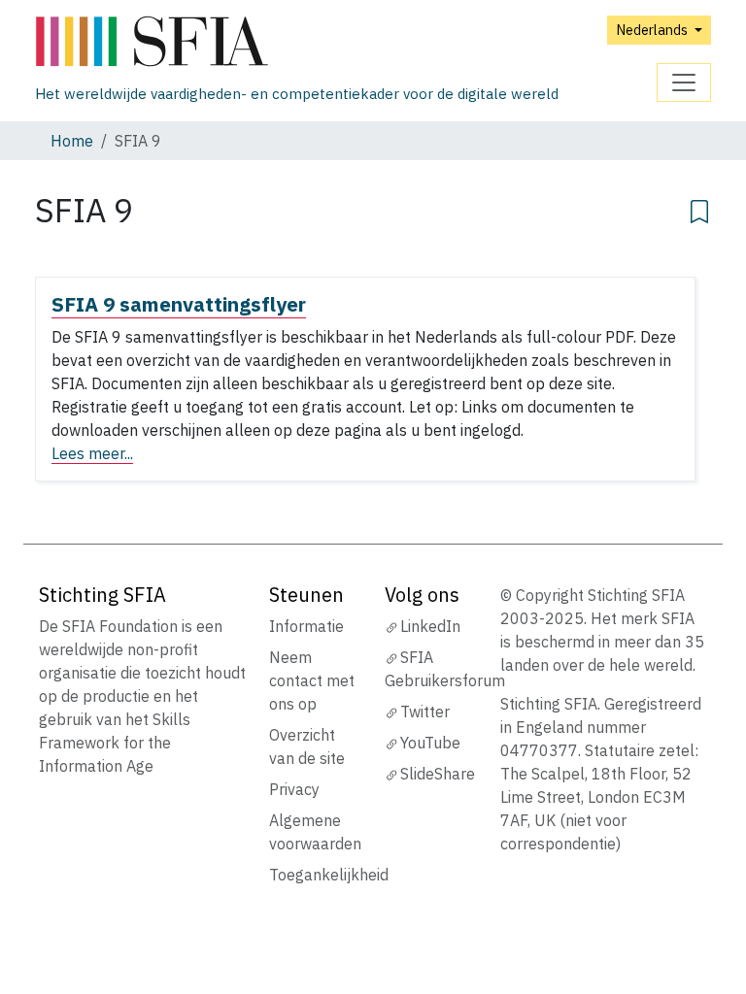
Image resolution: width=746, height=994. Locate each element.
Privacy (294, 789)
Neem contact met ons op (312, 680)
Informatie (306, 626)
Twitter (425, 711)
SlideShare (437, 773)
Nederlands (653, 29)
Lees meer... (92, 453)
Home (72, 140)
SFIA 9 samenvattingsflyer (178, 304)
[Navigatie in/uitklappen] (684, 82)
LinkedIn (430, 626)
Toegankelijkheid (329, 874)
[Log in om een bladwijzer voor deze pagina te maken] (699, 208)
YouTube (430, 742)
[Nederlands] (297, 42)
